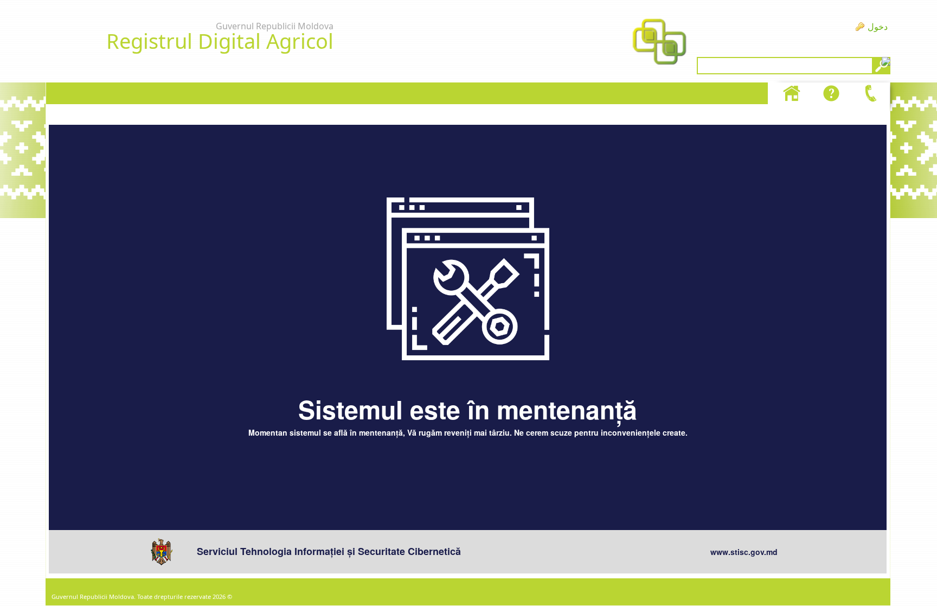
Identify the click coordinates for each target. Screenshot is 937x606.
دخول (878, 27)
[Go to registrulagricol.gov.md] (659, 43)
